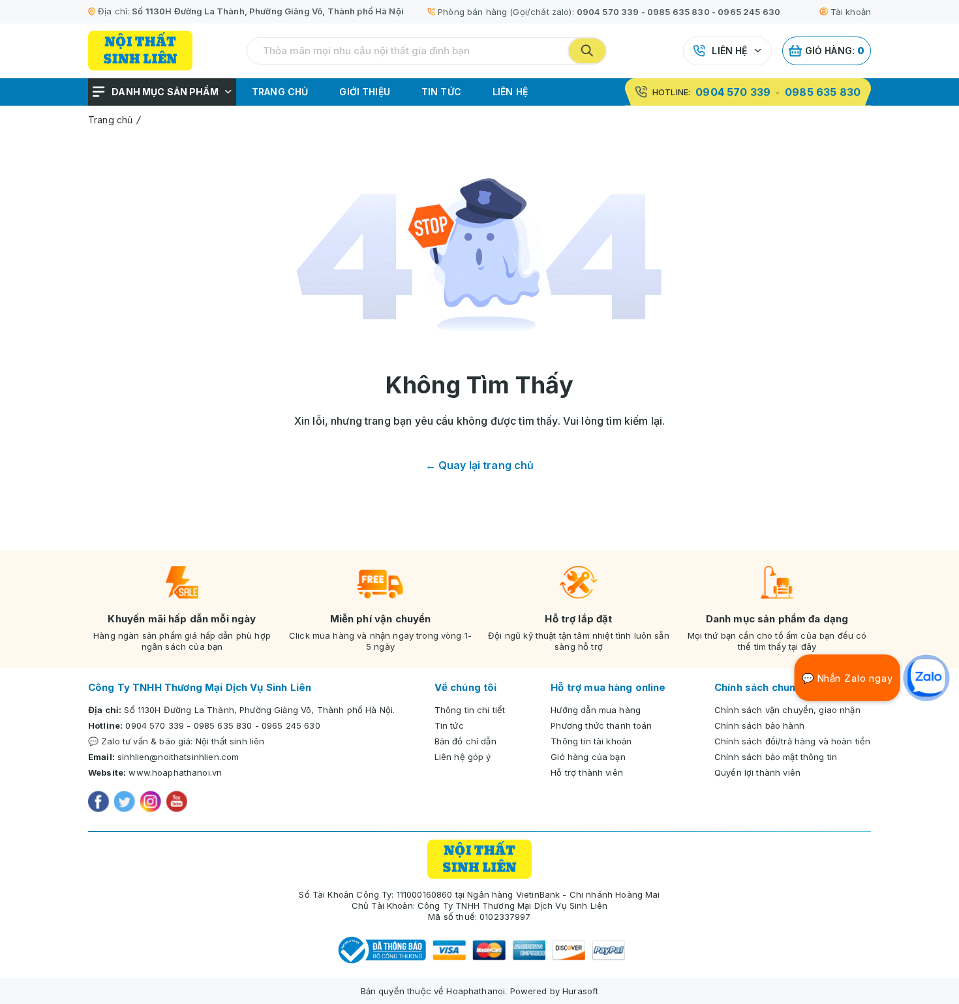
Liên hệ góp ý (462, 757)
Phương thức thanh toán (601, 725)
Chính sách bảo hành (759, 725)
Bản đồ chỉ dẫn (465, 741)
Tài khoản (850, 12)
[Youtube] (176, 803)
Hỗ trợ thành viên (587, 772)
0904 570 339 (608, 12)
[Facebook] (98, 803)
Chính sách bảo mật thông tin (775, 757)
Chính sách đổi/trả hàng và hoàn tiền (792, 741)
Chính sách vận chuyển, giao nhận (787, 710)
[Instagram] (150, 803)
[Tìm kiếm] (587, 51)
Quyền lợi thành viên (757, 772)
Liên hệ (729, 50)
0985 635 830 (678, 12)
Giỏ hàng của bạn (588, 757)
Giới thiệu (364, 91)
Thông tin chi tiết (470, 710)
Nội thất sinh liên (230, 741)
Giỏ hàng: (835, 50)
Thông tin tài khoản (591, 741)
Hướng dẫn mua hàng (596, 710)
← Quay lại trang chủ (479, 465)
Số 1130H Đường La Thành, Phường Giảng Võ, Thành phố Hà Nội (268, 11)
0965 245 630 (749, 12)
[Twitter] (124, 803)
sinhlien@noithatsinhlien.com (178, 757)
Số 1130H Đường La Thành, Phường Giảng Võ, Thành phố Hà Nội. (259, 710)
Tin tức (441, 91)
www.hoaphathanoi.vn (175, 772)
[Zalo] (926, 678)
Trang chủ (280, 91)
